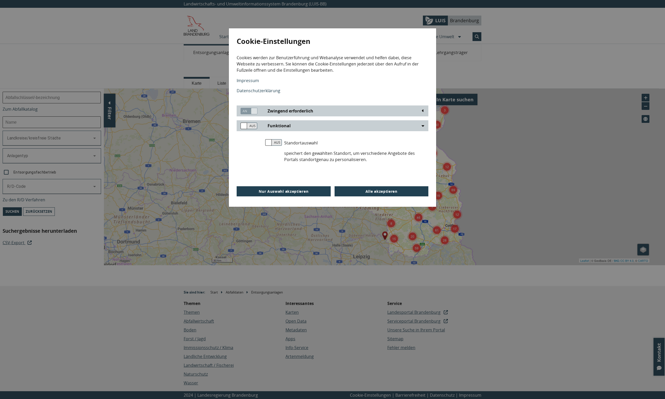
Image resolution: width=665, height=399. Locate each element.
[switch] (247, 111)
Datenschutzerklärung (258, 91)
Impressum (248, 80)
